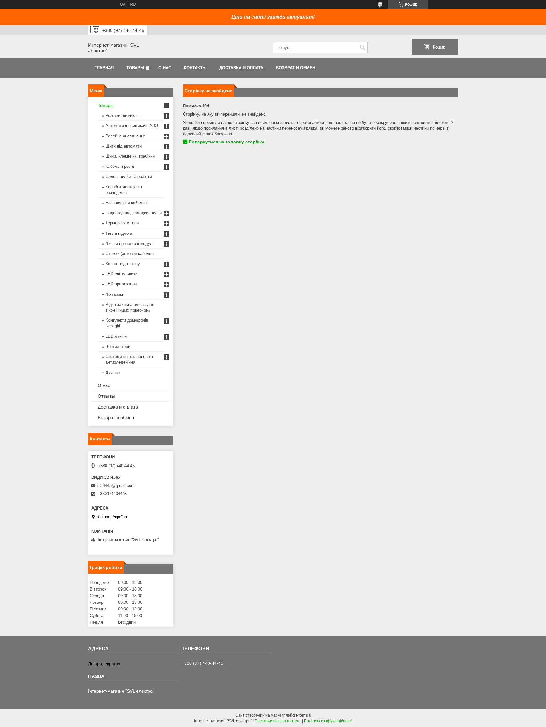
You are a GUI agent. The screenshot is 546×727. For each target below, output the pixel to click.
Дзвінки (113, 372)
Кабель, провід (120, 166)
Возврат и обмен (295, 67)
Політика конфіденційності (328, 721)
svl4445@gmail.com (116, 485)
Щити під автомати (124, 146)
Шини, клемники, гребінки (130, 156)
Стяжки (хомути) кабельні (130, 253)
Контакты (195, 67)
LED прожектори (121, 284)
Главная (104, 67)
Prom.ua (303, 715)
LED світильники (121, 273)
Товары (135, 67)
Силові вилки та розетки (129, 176)
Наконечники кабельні (127, 202)
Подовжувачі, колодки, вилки (134, 212)
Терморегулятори (122, 223)
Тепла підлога (119, 233)
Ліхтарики (115, 294)
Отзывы (106, 396)
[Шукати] (362, 47)
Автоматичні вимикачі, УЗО (132, 125)
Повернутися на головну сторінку (226, 141)
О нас (164, 67)
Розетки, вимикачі (123, 115)
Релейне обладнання (125, 136)
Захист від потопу (123, 263)
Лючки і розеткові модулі (130, 243)
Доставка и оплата (241, 67)
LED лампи (116, 336)
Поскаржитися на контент (278, 721)
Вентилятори (118, 346)
